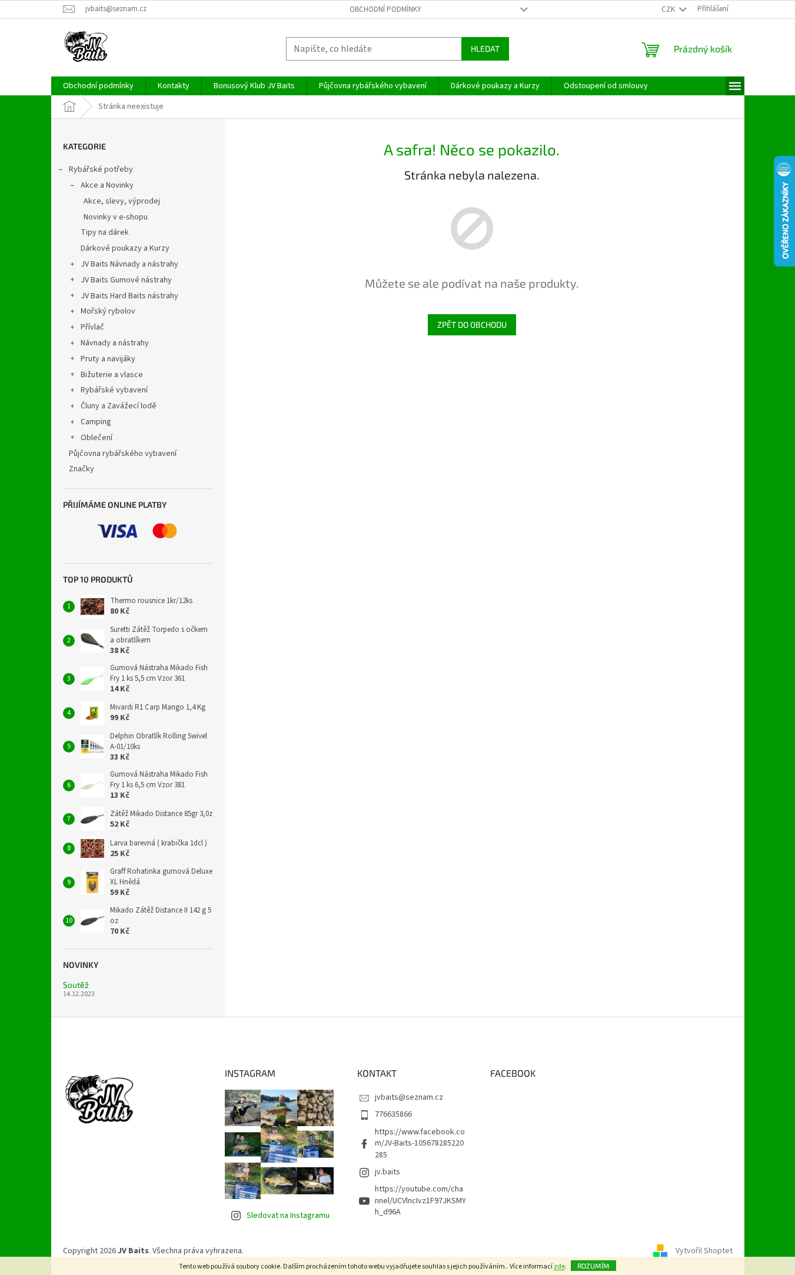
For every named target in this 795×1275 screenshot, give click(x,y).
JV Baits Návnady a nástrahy (129, 264)
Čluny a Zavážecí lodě (119, 406)
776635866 (393, 1114)
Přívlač (92, 327)
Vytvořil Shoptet (704, 1251)
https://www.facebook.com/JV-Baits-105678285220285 (420, 1143)
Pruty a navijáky (108, 359)
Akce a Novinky (107, 185)
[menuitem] (98, 85)
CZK (669, 9)
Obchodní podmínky (385, 9)
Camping (96, 422)
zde (559, 1266)
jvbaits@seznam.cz (409, 1097)
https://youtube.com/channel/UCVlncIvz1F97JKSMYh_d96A (420, 1200)
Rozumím (593, 1265)
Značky (81, 469)
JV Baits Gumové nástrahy (126, 280)
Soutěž (76, 984)
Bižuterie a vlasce (112, 375)
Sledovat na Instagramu (288, 1215)
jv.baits (387, 1172)
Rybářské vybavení (114, 390)
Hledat (485, 49)
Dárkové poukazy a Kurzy (125, 248)
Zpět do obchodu (472, 324)
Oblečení (96, 438)
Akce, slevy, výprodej (122, 201)
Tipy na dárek (105, 232)
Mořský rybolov (108, 311)
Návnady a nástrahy (115, 343)
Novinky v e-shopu (116, 217)
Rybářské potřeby (101, 169)
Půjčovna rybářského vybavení (123, 454)
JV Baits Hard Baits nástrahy (129, 296)
